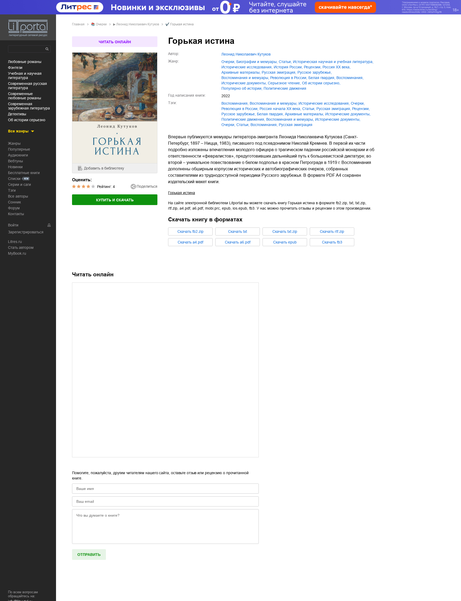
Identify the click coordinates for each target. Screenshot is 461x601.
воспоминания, (350, 78)
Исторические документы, (337, 119)
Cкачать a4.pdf (190, 242)
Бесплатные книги (24, 173)
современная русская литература (27, 85)
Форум (14, 208)
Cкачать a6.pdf (238, 242)
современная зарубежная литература (29, 106)
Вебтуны (15, 161)
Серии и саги (19, 184)
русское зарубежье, (314, 72)
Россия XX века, (337, 67)
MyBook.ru (17, 253)
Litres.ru (15, 241)
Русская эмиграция (295, 125)
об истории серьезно (26, 120)
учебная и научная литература (25, 75)
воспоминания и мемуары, (245, 78)
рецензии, (312, 67)
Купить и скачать (115, 200)
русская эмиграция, (279, 72)
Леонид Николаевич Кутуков (137, 24)
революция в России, (288, 78)
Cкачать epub (285, 242)
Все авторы (18, 196)
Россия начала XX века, (280, 109)
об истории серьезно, (321, 83)
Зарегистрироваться (25, 232)
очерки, (228, 62)
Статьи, (242, 125)
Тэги (12, 190)
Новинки (15, 167)
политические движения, (243, 119)
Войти (13, 225)
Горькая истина (181, 193)
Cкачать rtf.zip (332, 231)
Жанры (14, 143)
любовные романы (24, 62)
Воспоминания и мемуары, (290, 119)
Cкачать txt (237, 231)
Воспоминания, (264, 125)
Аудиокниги (18, 155)
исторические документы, (244, 83)
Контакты (16, 214)
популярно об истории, (242, 88)
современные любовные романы (24, 96)
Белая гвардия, (321, 78)
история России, (288, 67)
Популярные (19, 149)
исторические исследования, (247, 67)
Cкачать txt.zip (284, 231)
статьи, (285, 62)
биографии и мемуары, (257, 62)
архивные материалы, (241, 72)
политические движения (285, 88)
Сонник (14, 202)
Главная (78, 24)
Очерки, (228, 125)
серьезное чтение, (284, 83)
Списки (14, 178)
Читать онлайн (115, 42)
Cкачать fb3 (332, 242)
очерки (101, 24)
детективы (17, 114)
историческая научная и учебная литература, (333, 62)
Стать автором (21, 247)
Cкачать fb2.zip (190, 231)
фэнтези (15, 67)
